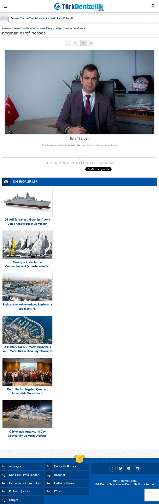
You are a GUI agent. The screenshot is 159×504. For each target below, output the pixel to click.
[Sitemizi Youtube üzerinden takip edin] (129, 468)
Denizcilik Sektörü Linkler (25, 483)
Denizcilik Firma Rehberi (24, 475)
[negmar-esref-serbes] (79, 92)
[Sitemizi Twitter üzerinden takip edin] (121, 468)
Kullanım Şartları (19, 491)
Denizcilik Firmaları (65, 466)
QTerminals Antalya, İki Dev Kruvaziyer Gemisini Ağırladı (27, 434)
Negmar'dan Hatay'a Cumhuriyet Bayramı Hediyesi (38, 28)
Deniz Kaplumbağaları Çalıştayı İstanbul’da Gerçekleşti (27, 391)
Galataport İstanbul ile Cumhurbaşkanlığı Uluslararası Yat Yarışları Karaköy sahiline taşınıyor (27, 266)
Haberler (59, 475)
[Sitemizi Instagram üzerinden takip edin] (137, 468)
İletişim (13, 500)
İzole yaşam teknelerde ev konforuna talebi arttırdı (27, 306)
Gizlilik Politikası (64, 483)
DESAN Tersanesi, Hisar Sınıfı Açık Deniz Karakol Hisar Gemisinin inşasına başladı (27, 224)
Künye (58, 491)
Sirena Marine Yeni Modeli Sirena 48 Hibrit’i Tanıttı (42, 18)
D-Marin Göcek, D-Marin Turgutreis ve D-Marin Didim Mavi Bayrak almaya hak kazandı (27, 351)
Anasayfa (6, 28)
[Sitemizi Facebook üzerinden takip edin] (112, 468)
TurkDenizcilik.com (125, 481)
